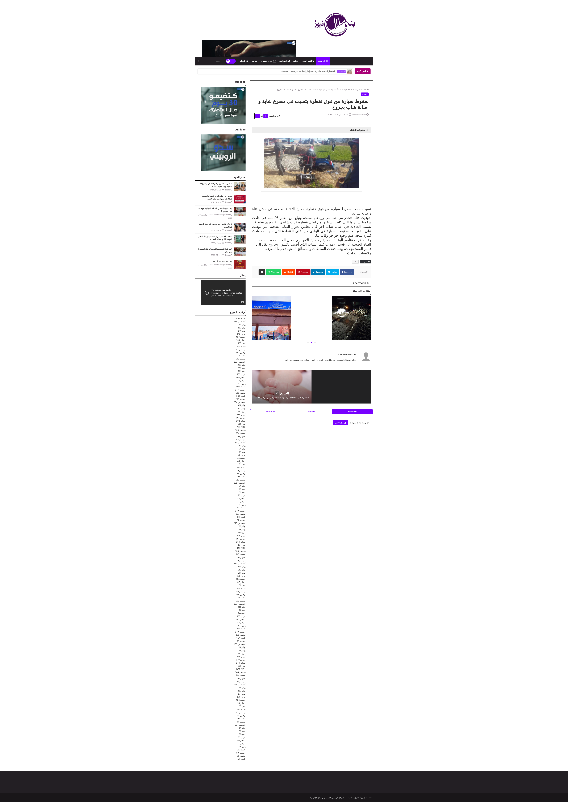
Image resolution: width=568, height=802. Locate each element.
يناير (242, 343)
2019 (240, 588)
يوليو (242, 324)
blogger (352, 412)
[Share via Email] (262, 272)
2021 (240, 507)
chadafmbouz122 (347, 354)
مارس (241, 337)
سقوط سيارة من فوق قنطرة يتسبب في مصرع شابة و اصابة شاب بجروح (306, 89)
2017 (241, 669)
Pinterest (304, 272)
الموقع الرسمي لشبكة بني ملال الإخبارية (327, 797)
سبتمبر (240, 359)
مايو (242, 331)
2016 (240, 709)
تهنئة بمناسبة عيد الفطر (222, 261)
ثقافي (295, 61)
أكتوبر (241, 355)
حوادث (344, 89)
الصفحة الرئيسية (359, 89)
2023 (240, 427)
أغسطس (240, 321)
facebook (348, 272)
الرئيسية (321, 61)
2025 (240, 346)
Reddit (290, 272)
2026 (241, 318)
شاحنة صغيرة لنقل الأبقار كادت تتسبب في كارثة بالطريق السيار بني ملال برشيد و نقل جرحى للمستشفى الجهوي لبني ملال (311, 323)
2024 (240, 386)
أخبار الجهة (307, 61)
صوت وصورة (266, 61)
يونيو (242, 328)
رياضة (254, 61)
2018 (240, 629)
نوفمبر (241, 352)
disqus (311, 412)
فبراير (241, 340)
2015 (241, 750)
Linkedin (319, 272)
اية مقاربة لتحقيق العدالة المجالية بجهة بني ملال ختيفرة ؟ (311, 71)
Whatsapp (274, 272)
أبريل (241, 334)
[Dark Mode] (231, 61)
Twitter (334, 272)
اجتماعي (283, 61)
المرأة (242, 61)
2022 (241, 467)
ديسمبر (240, 349)
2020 (240, 548)
